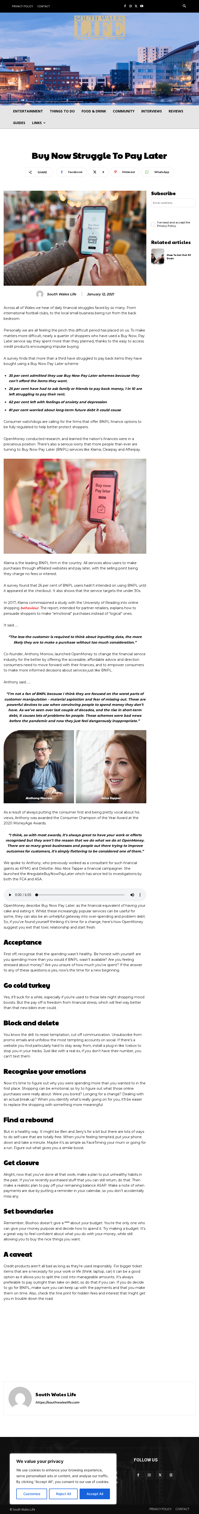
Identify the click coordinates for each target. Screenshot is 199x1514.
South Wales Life (61, 294)
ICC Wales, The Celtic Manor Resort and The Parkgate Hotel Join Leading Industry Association (148, 1358)
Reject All (63, 1494)
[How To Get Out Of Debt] (158, 257)
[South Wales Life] (40, 294)
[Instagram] (130, 6)
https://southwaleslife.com (57, 1402)
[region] (63, 1478)
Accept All (95, 1494)
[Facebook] (125, 6)
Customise (31, 1494)
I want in (173, 213)
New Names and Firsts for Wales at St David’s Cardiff (49, 1351)
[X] (136, 6)
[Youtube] (141, 6)
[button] (185, 6)
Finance (99, 144)
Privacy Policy (166, 226)
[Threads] (171, 1475)
